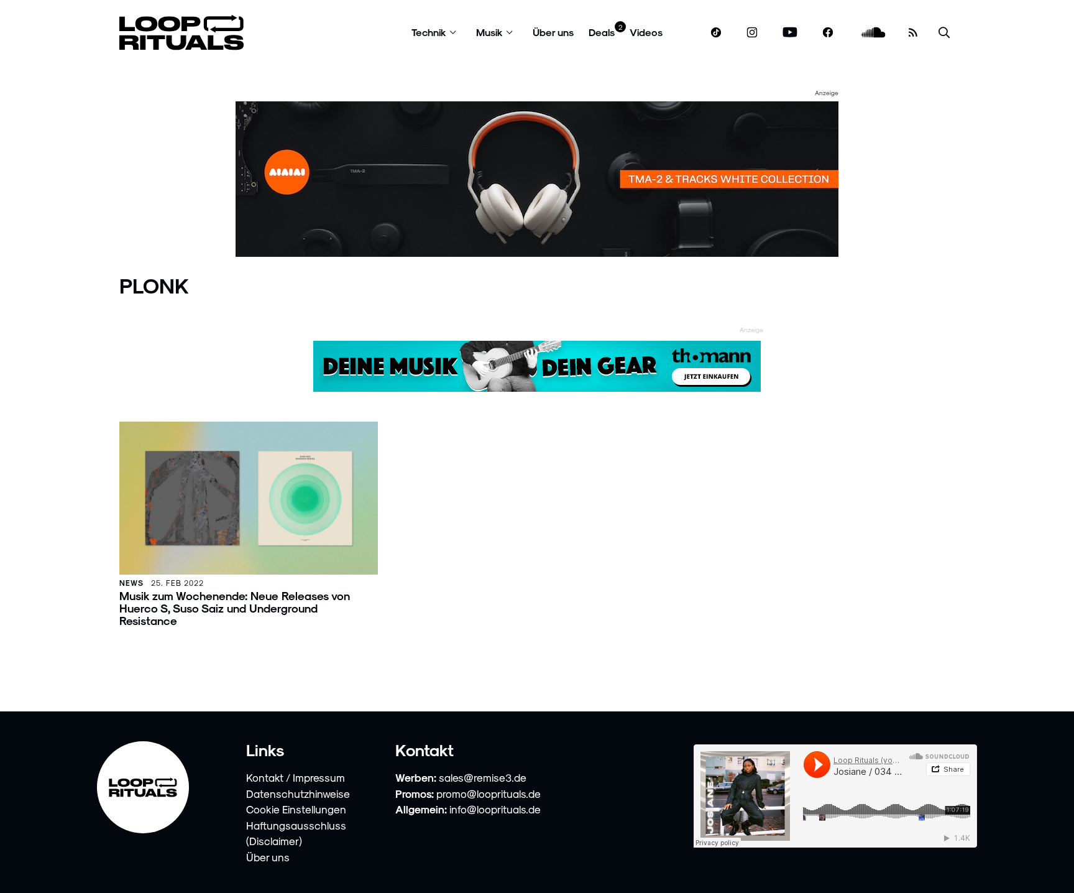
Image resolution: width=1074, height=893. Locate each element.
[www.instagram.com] (752, 32)
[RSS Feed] (913, 32)
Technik (428, 32)
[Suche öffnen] (944, 32)
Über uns (553, 32)
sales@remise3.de (482, 777)
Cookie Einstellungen (296, 809)
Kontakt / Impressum (295, 777)
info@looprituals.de (495, 809)
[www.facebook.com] (828, 32)
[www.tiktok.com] (716, 32)
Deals (602, 32)
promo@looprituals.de (488, 793)
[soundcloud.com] (873, 32)
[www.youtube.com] (790, 32)
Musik (489, 32)
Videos (646, 32)
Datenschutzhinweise (298, 793)
